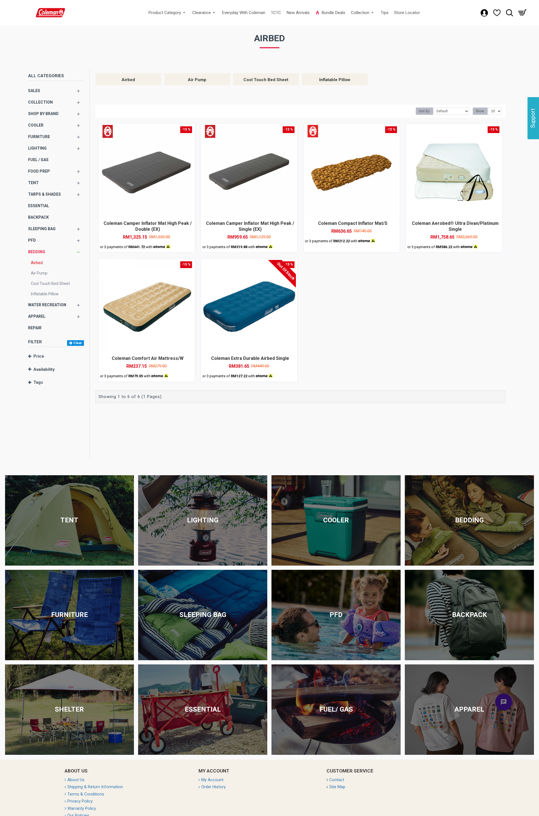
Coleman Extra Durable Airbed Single (250, 358)
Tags (38, 382)
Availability (44, 369)
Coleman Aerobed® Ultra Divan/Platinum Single (455, 226)
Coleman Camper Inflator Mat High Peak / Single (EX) (250, 226)
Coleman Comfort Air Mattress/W (148, 358)
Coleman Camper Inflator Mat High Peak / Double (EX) (148, 226)
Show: (480, 111)
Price (38, 356)
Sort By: (424, 111)
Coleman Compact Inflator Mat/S (352, 223)
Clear (77, 343)
